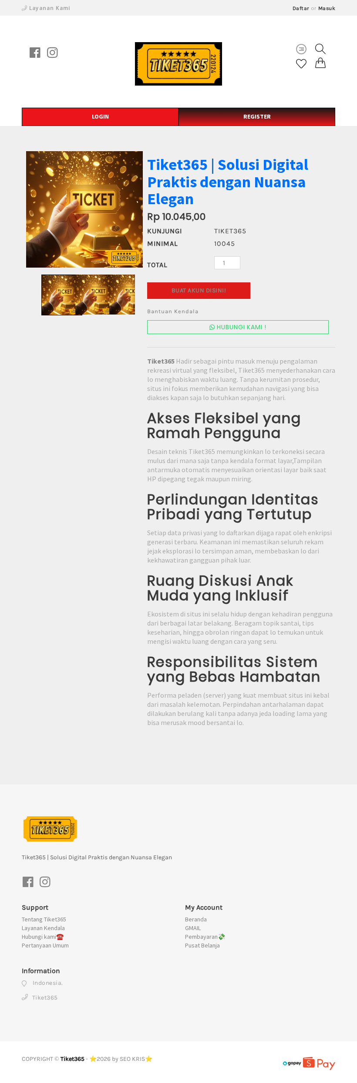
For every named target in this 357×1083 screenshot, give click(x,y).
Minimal (162, 243)
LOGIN (100, 116)
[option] (84, 209)
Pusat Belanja (202, 945)
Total (157, 265)
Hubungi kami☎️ (43, 937)
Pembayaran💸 (205, 937)
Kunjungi (164, 231)
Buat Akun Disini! (199, 290)
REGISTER (257, 116)
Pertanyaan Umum (45, 945)
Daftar (301, 8)
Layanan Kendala (43, 928)
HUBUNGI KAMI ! (240, 327)
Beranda (196, 919)
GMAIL (193, 928)
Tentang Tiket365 (44, 919)
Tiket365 (72, 1059)
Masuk (327, 8)
